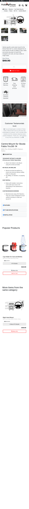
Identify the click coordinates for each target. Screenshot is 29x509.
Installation (8, 215)
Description (8, 154)
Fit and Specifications (11, 210)
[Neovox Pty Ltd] (8, 4)
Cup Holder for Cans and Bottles (12, 256)
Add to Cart (15, 71)
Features (7, 205)
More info (15, 270)
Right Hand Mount (8, 317)
